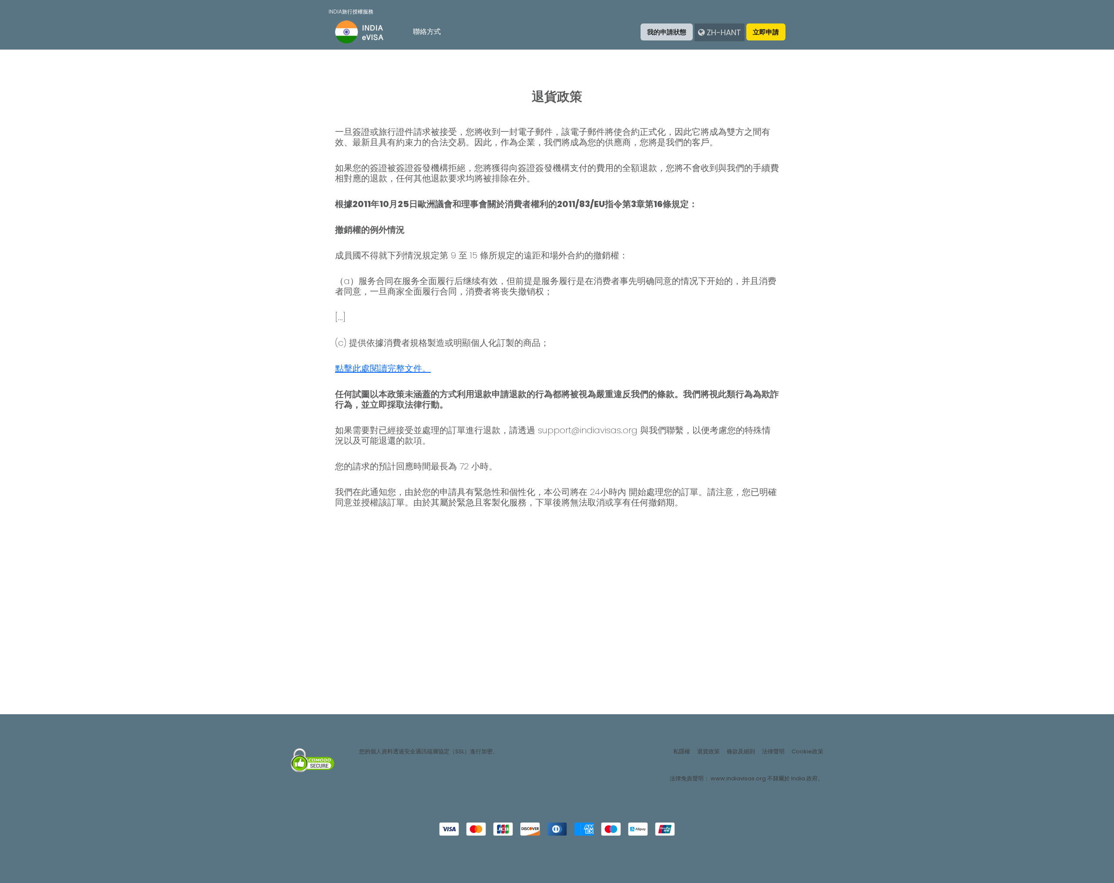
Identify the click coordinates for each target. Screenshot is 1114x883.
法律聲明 (773, 751)
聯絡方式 (427, 32)
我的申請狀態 (666, 32)
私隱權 (681, 751)
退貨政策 (708, 751)
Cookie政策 (807, 751)
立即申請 (766, 32)
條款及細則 (741, 751)
